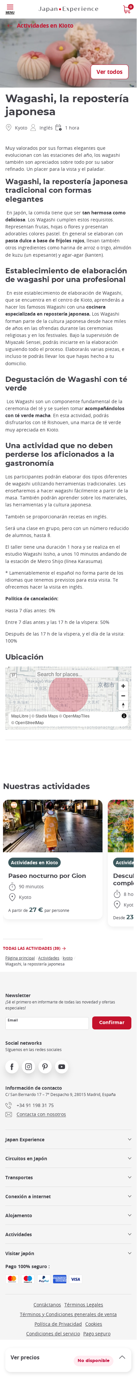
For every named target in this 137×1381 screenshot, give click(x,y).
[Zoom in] (123, 686)
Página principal (20, 958)
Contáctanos (47, 1304)
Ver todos (110, 72)
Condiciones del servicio (53, 1333)
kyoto (68, 958)
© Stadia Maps (45, 715)
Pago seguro (96, 1333)
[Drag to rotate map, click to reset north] (123, 705)
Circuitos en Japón (26, 1158)
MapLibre (20, 715)
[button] (68, 693)
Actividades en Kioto (34, 862)
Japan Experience (24, 1139)
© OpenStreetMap (27, 722)
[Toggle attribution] (124, 716)
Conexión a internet (28, 1196)
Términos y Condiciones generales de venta (68, 1314)
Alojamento (18, 1215)
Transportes (19, 1177)
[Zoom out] (123, 695)
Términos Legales (83, 1304)
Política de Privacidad (58, 1324)
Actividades (48, 958)
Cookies (93, 1324)
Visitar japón (19, 1253)
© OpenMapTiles (74, 715)
